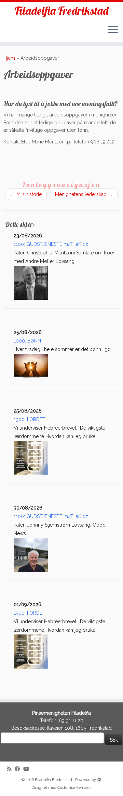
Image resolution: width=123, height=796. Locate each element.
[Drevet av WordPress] (99, 778)
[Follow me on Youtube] (27, 769)
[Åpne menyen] (113, 30)
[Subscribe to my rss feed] (11, 769)
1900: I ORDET (29, 419)
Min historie (26, 194)
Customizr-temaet (73, 787)
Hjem (9, 58)
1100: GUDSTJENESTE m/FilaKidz (51, 244)
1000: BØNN (27, 341)
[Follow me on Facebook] (19, 769)
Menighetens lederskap (84, 194)
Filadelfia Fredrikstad (61, 10)
